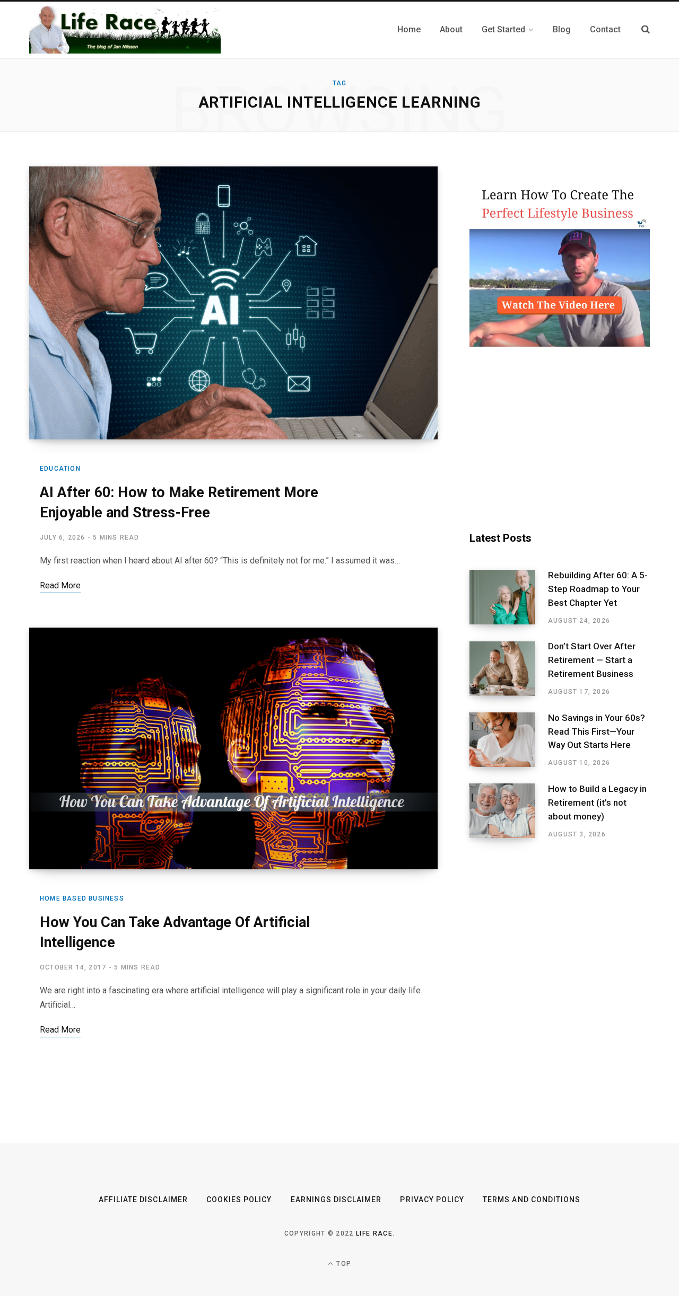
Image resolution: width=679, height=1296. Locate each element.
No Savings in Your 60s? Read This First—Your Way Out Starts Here (596, 731)
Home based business (82, 898)
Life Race (374, 1233)
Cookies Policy (239, 1199)
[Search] (645, 29)
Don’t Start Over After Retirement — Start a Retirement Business (592, 660)
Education (60, 468)
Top (342, 1263)
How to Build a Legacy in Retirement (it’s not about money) (597, 802)
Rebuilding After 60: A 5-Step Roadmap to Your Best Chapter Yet (598, 589)
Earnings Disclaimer (336, 1199)
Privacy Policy (432, 1199)
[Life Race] (125, 30)
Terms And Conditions (531, 1199)
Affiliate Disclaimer (143, 1199)
